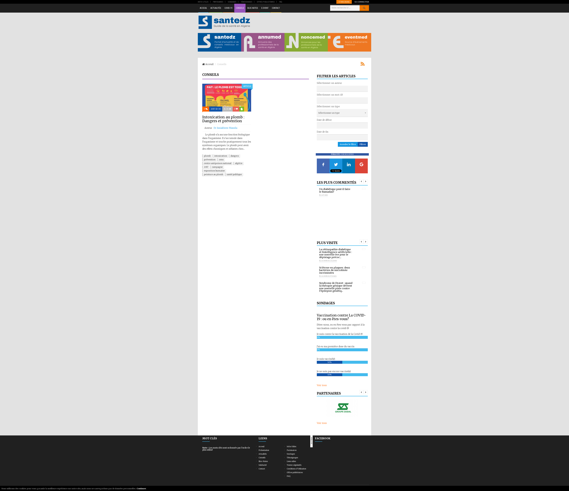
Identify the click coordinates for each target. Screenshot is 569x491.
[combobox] (342, 89)
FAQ (288, 476)
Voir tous (322, 385)
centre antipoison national (217, 163)
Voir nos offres (347, 154)
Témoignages (292, 457)
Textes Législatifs (294, 465)
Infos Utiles (291, 446)
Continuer (141, 488)
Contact (276, 8)
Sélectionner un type (328, 106)
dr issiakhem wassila (225, 128)
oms (221, 159)
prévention (209, 159)
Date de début (324, 120)
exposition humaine (214, 170)
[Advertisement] (311, 22)
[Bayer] (342, 408)
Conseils (240, 8)
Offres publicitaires (295, 472)
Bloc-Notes (252, 8)
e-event (264, 8)
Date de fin (322, 131)
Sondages (291, 454)
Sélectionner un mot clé (330, 94)
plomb (207, 156)
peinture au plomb (213, 174)
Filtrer (362, 144)
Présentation (264, 450)
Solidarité (263, 465)
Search (364, 8)
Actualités (215, 8)
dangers (235, 156)
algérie (238, 163)
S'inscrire (344, 2)
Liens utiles (291, 461)
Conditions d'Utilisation (296, 469)
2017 (206, 167)
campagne (217, 167)
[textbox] (318, 88)
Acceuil (203, 8)
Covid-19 (228, 8)
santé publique (234, 174)
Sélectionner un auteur (329, 83)
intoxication (220, 156)
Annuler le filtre (348, 144)
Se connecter (361, 2)
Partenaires (292, 450)
